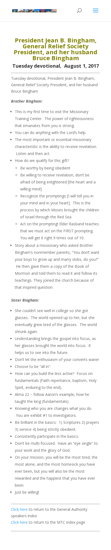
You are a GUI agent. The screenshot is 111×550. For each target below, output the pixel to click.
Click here (19, 509)
